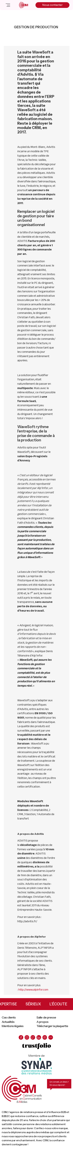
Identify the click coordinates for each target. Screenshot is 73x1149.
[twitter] (33, 1037)
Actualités (8, 1022)
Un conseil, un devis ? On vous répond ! (59, 1083)
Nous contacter (52, 5)
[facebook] (21, 1037)
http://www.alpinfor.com (33, 989)
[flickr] (50, 1037)
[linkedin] (38, 1037)
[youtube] (44, 1037)
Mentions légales (12, 1026)
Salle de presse (46, 1017)
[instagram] (27, 1037)
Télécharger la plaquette (52, 1026)
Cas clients (9, 1017)
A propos (42, 1022)
